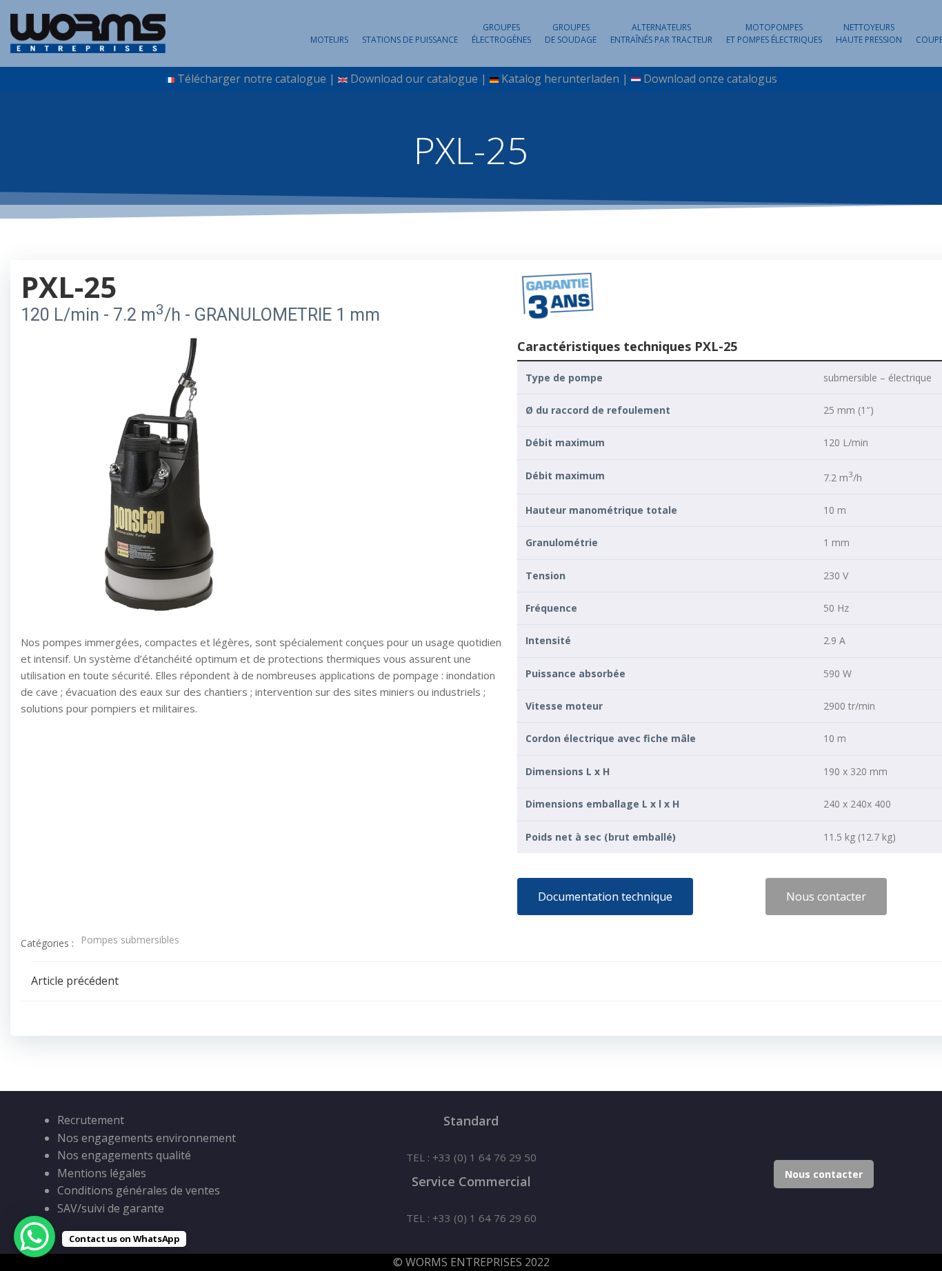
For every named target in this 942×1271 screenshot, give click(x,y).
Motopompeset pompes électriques (774, 33)
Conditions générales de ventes (138, 1190)
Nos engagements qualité (124, 1155)
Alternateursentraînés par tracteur (661, 33)
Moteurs (329, 40)
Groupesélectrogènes (501, 33)
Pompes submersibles (130, 939)
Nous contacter (824, 1174)
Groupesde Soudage (571, 33)
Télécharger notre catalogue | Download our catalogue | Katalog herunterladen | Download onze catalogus (475, 78)
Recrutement (90, 1120)
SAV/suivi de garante (110, 1208)
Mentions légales (101, 1173)
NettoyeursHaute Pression (869, 33)
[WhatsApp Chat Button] (34, 1236)
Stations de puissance (410, 40)
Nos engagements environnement (146, 1137)
